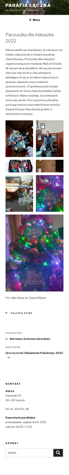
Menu (36, 19)
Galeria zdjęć (22, 313)
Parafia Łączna (28, 5)
